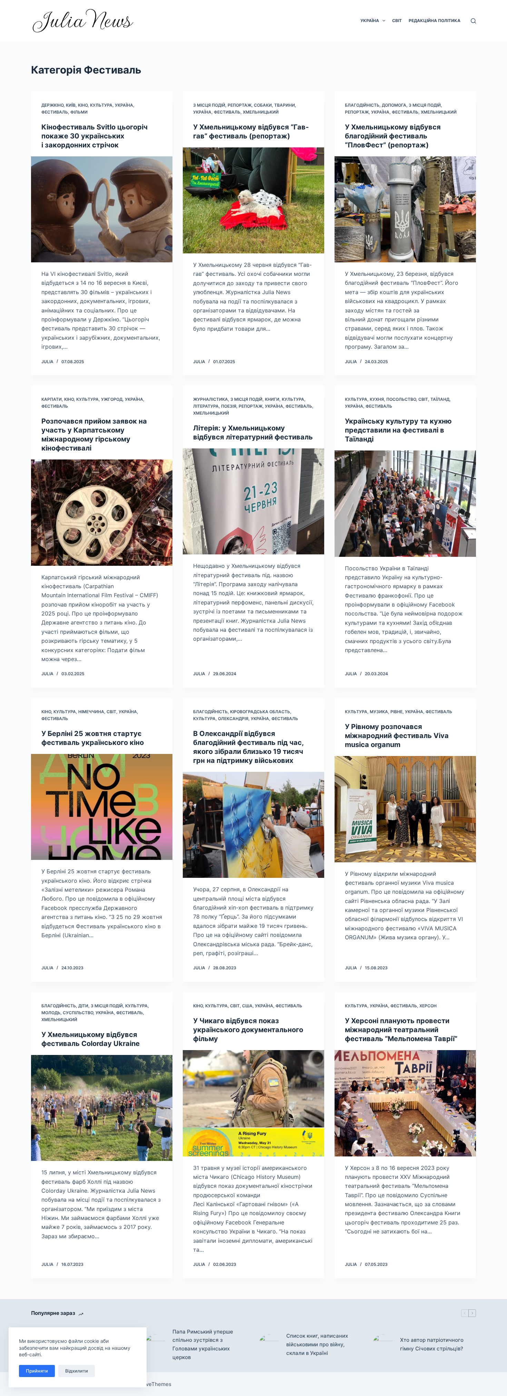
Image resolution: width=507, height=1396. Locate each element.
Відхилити (76, 1371)
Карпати (51, 399)
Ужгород (111, 399)
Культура (101, 105)
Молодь (50, 1012)
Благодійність (362, 105)
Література (206, 406)
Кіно (83, 105)
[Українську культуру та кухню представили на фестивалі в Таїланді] (405, 503)
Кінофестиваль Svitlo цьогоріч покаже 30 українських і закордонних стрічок (94, 136)
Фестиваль (54, 112)
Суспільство (78, 1012)
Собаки (263, 105)
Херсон (428, 1005)
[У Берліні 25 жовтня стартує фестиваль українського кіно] (101, 807)
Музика (379, 711)
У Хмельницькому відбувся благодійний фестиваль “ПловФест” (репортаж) (393, 136)
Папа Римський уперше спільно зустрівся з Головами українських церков (202, 1344)
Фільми (79, 112)
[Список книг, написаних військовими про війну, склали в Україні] (269, 1344)
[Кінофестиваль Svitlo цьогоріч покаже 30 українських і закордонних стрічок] (101, 209)
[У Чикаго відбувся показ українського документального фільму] (253, 1103)
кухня (377, 399)
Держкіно (52, 105)
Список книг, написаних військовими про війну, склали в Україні (317, 1344)
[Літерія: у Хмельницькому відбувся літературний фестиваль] (253, 501)
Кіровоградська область (260, 711)
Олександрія (233, 718)
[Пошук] (473, 20)
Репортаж (239, 105)
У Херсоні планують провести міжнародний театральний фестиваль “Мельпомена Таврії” (401, 1030)
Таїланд (439, 399)
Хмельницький (261, 112)
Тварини (284, 105)
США (247, 1005)
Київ (71, 105)
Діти (83, 1005)
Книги (272, 399)
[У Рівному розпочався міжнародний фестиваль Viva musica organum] (405, 809)
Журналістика (210, 399)
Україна (369, 20)
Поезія (228, 406)
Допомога (394, 105)
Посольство (401, 399)
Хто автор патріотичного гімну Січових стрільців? (432, 1344)
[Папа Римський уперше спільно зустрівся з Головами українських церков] (155, 1344)
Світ (397, 20)
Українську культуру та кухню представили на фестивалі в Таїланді (398, 430)
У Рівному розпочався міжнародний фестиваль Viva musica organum (397, 736)
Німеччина (91, 711)
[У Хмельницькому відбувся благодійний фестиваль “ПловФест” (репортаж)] (405, 209)
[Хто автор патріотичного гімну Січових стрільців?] (382, 1344)
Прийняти (37, 1371)
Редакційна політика (434, 20)
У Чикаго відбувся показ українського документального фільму (248, 1030)
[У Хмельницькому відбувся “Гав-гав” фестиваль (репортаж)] (253, 200)
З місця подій (209, 105)
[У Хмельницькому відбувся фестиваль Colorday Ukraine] (101, 1108)
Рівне (396, 711)
